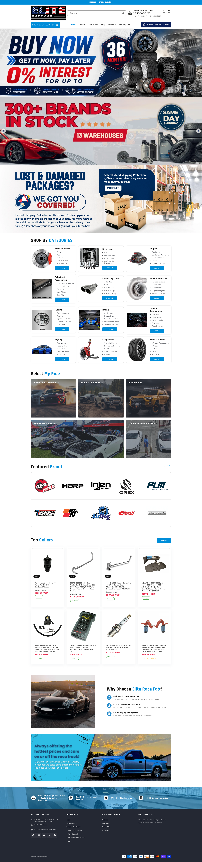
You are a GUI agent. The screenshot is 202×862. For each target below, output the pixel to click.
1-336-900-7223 (40, 825)
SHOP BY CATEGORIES (43, 25)
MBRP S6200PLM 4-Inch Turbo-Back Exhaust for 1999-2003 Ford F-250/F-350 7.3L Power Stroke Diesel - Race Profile (83, 587)
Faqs (68, 820)
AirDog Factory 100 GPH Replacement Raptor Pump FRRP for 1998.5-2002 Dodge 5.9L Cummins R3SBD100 (47, 648)
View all (164, 541)
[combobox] (96, 13)
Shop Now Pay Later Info (76, 838)
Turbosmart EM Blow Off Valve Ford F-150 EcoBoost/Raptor (45, 585)
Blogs (68, 841)
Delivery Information (74, 830)
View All (167, 466)
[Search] (123, 13)
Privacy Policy (72, 823)
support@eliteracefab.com (45, 829)
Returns (105, 820)
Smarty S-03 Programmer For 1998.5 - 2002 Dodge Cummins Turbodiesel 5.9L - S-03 (83, 648)
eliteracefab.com (43, 856)
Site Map (105, 823)
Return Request (72, 834)
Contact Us (106, 827)
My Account (106, 830)
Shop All (62, 268)
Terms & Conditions (74, 827)
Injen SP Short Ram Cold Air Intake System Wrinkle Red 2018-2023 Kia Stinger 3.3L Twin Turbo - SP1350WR (154, 648)
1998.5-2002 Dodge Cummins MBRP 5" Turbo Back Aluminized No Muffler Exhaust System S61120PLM (118, 586)
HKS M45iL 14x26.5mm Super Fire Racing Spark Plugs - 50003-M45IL (118, 647)
